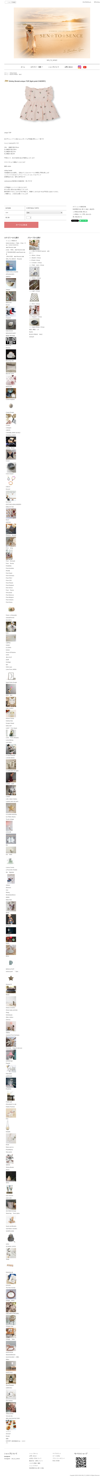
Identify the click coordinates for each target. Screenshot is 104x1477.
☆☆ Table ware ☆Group (36, 265)
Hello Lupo (9, 667)
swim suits (9, 1198)
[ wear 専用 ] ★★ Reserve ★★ (15, 250)
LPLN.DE (8, 832)
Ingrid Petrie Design (12, 682)
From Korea (9, 602)
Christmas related (11, 435)
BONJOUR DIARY (11, 333)
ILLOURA (8, 647)
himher (8, 650)
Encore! (8, 489)
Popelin (8, 1063)
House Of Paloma (11, 652)
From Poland (9, 583)
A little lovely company (12, 272)
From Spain (9, 573)
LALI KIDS (9, 742)
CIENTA (8, 430)
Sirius (8, 1182)
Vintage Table (10, 1339)
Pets (7, 1119)
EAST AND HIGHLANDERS (13, 504)
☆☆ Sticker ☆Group (35, 278)
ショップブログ (33, 1465)
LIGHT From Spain (11, 728)
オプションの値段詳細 (79, 206)
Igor (7, 664)
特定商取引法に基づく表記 (36, 1468)
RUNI (7, 1144)
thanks (31, 332)
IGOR (7, 659)
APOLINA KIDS (10, 274)
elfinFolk (8, 522)
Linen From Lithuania (12, 737)
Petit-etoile (9, 1073)
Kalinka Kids (9, 721)
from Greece (9, 587)
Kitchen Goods (10, 718)
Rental (8, 1436)
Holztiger (8, 662)
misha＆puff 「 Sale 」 (13, 971)
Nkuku (7, 994)
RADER (8, 1132)
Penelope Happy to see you (14, 1048)
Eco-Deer (8, 502)
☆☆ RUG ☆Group (34, 304)
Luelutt (8, 796)
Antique (8, 289)
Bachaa (8, 348)
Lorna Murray (9, 740)
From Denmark (10, 561)
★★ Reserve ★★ (11, 247)
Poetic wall (9, 1102)
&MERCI (8, 276)
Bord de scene (10, 373)
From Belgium (10, 597)
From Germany (10, 575)
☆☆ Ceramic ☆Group (35, 262)
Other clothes (9, 1017)
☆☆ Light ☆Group (34, 291)
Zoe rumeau (10, 1400)
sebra (7, 1244)
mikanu (8, 885)
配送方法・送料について (36, 1461)
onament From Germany (12, 1035)
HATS (7, 655)
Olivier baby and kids (11, 1010)
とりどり (8, 1431)
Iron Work (9, 854)
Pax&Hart (9, 1089)
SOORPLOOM (10, 1231)
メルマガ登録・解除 (34, 1463)
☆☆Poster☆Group (34, 260)
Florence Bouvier (11, 535)
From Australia (10, 568)
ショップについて (53, 67)
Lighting (8, 642)
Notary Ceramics (10, 1007)
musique (8, 925)
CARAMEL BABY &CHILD (13, 432)
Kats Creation (9, 708)
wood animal (9, 1352)
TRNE (7, 1259)
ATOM (57, 1461)
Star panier (9, 1152)
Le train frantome (11, 755)
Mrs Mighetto (10, 872)
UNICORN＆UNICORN (12, 1313)
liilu (7, 845)
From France (10, 590)
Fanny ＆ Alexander (11, 615)
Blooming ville (11, 361)
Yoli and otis (9, 1416)
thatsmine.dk (9, 1272)
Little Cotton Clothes (11, 799)
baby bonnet (9, 331)
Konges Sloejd (10, 723)
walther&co (10, 1388)
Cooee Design (10, 412)
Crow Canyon (10, 473)
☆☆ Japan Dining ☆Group (38, 327)
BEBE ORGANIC (10, 335)
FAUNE (8, 570)
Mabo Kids (9, 899)
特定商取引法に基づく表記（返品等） (84, 209)
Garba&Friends (10, 617)
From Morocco (10, 595)
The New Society (10, 1287)
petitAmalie (9, 1076)
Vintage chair (9, 1326)
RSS (54, 1461)
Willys (7, 1359)
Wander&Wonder (10, 1354)
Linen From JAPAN (11, 669)
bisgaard (8, 318)
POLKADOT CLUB (11, 1104)
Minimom (8, 887)
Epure (7, 520)
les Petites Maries (11, 817)
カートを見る (56, 1456)
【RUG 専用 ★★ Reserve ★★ (15, 256)
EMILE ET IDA (10, 507)
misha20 (31, 337)
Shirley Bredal (13, 73)
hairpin (8, 645)
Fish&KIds (8, 566)
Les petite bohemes (11, 814)
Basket (8, 305)
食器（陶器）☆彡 (34, 329)
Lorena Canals (10, 867)
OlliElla (8, 1032)
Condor (8, 425)
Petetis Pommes (10, 1106)
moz (7, 890)
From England (10, 585)
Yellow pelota (9, 1413)
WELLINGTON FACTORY (13, 1418)
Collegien (8, 428)
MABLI (8, 897)
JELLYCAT (9, 657)
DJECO (8, 486)
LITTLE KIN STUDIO (11, 870)
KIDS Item (9, 695)
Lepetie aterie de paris (12, 801)
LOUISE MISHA (10, 758)
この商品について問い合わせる (82, 214)
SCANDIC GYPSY (11, 1246)
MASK (7, 912)
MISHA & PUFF (10, 969)
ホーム (23, 67)
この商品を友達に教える (80, 211)
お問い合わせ (69, 67)
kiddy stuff (8, 725)
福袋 (7, 1438)
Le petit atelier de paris (13, 771)
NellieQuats (9, 1015)
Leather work (10, 783)
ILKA (7, 633)
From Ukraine (9, 600)
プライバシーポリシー (59, 1458)
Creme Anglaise (11, 399)
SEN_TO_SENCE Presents (14, 259)
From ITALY (9, 578)
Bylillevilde (9, 386)
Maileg (8, 892)
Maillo (7, 943)
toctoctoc (8, 1285)
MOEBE (8, 935)
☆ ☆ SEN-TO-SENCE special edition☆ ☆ (39, 252)
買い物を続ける (77, 217)
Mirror (7, 956)
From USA (9, 580)
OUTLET (8, 1433)
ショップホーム (33, 1453)
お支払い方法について (35, 1458)
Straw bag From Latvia (13, 1213)
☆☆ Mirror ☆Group (34, 255)
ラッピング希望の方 (11, 240)
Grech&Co (9, 620)
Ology (7, 1012)
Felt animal (9, 592)
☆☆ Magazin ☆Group (35, 317)
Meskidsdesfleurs (11, 895)
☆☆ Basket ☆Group (35, 258)
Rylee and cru (10, 1147)
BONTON (8, 345)
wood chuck (9, 1372)
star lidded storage (11, 1211)
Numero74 (9, 984)
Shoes (7, 1169)
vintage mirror (10, 1300)
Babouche (9, 302)
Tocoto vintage (10, 819)
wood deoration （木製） (13, 1357)
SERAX (8, 1165)
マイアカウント (87, 2)
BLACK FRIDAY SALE (16, 74)
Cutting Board (10, 448)
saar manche (9, 1195)
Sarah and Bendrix (11, 1226)
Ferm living (10, 548)
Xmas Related (10, 1385)
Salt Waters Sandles (11, 1228)
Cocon (8, 461)
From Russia (10, 563)
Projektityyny (9, 1149)
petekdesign (9, 1061)
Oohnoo (8, 1019)
